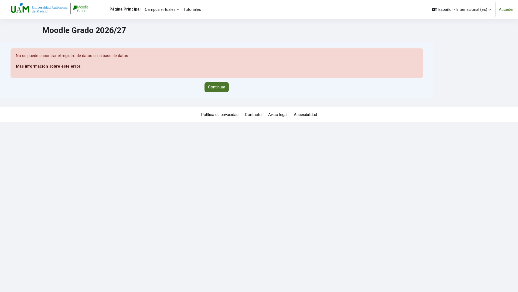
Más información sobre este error (48, 66)
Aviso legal (277, 114)
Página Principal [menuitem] (125, 9)
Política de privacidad (219, 114)
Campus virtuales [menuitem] (160, 9)
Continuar (216, 87)
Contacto (253, 114)
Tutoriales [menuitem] (192, 9)
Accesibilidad (305, 114)
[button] (461, 9)
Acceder (506, 9)
